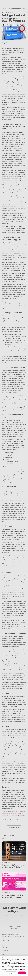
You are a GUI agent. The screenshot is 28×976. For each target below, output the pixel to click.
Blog (3, 8)
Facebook (10, 927)
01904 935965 (6, 940)
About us (4, 947)
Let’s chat (14, 917)
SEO (4, 43)
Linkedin (14, 928)
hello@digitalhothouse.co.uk (10, 934)
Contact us (5, 950)
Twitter (19, 927)
